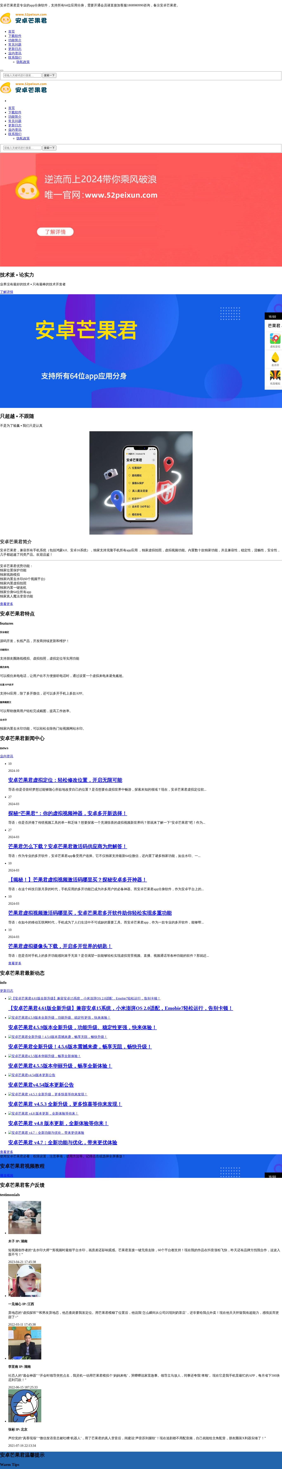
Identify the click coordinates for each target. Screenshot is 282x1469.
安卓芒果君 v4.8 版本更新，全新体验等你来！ (58, 1123)
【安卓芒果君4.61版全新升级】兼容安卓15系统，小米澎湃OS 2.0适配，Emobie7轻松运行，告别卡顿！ (120, 1008)
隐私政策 (23, 62)
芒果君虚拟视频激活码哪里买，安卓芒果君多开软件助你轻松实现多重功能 (90, 913)
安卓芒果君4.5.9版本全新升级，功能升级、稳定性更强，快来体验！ (82, 1027)
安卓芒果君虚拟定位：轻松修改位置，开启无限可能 (65, 780)
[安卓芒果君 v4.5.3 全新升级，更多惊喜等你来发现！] (48, 1094)
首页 (11, 31)
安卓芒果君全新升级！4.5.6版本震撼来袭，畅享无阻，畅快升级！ (80, 1046)
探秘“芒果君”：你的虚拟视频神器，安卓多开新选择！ (67, 813)
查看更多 (6, 604)
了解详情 (6, 292)
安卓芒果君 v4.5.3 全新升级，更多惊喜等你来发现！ (65, 1104)
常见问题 (14, 44)
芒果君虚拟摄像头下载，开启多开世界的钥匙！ (60, 946)
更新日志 (14, 49)
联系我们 (14, 57)
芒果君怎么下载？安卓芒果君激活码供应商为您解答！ (67, 846)
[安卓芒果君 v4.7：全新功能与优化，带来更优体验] (46, 1132)
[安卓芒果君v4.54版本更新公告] (31, 1075)
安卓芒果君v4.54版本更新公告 (41, 1085)
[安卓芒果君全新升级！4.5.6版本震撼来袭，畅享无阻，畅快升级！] (57, 1037)
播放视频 (6, 1175)
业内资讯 (14, 53)
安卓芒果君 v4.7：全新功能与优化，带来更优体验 (62, 1142)
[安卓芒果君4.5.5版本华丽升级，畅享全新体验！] (44, 1056)
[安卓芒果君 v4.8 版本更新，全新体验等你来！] (43, 1113)
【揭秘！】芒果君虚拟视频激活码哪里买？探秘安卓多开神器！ (77, 879)
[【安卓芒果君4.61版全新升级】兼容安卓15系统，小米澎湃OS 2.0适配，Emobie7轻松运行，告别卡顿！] (84, 998)
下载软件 (14, 36)
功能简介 (14, 40)
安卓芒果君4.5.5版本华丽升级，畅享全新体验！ (60, 1066)
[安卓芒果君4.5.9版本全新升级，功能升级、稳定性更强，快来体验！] (59, 1017)
